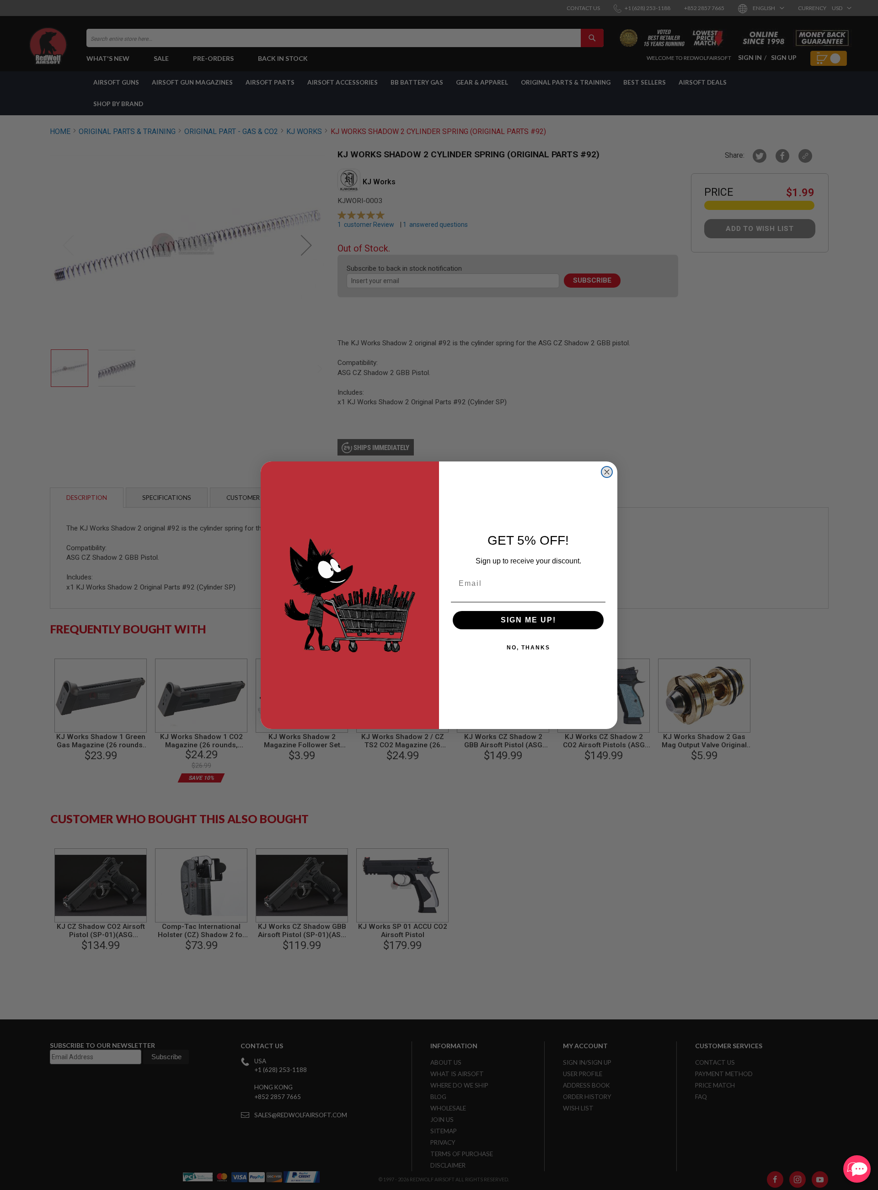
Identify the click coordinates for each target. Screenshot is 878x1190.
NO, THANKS (528, 647)
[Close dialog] (607, 472)
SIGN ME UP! (528, 620)
